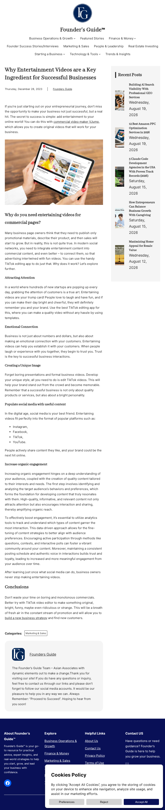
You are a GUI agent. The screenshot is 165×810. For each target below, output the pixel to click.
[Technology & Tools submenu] (100, 54)
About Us (91, 741)
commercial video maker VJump (76, 122)
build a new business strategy (26, 618)
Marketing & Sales (36, 633)
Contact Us (93, 748)
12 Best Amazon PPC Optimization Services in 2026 (142, 128)
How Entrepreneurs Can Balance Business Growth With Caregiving (142, 209)
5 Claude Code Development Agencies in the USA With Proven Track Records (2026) (142, 167)
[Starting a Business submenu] (64, 54)
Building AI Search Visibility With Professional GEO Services (141, 91)
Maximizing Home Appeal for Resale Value (141, 246)
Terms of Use (94, 763)
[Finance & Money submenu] (135, 38)
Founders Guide (62, 89)
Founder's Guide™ (82, 29)
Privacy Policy (95, 755)
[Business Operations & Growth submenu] (74, 38)
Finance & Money (56, 753)
